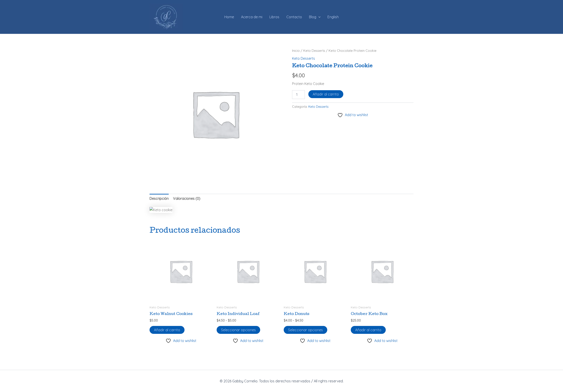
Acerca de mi (251, 17)
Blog (312, 17)
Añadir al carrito (326, 94)
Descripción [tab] (159, 198)
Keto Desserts (314, 51)
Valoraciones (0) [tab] (186, 198)
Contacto (294, 17)
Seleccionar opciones (238, 330)
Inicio (296, 51)
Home (229, 17)
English (333, 17)
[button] (318, 17)
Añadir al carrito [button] (167, 330)
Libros (274, 17)
